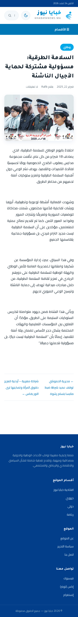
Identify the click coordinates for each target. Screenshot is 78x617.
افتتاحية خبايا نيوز (64, 490)
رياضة (70, 514)
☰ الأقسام (62, 29)
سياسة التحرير (65, 546)
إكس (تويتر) (67, 586)
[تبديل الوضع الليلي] (25, 15)
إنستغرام (68, 595)
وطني (67, 47)
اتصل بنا (69, 554)
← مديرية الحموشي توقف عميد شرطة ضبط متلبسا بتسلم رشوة (59, 387)
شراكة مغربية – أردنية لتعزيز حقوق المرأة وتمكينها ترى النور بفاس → (21, 387)
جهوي (70, 498)
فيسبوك (68, 578)
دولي (70, 506)
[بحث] (9, 15)
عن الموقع (67, 538)
